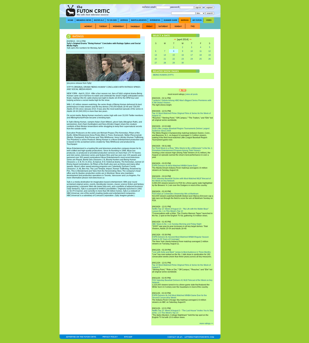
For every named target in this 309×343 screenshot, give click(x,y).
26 (209, 59)
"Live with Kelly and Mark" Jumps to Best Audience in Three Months (181, 252)
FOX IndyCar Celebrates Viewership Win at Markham (175, 194)
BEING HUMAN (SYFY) (163, 75)
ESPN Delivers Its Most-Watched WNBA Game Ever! (174, 165)
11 (201, 51)
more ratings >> (206, 323)
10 (192, 51)
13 (156, 55)
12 (209, 51)
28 (165, 63)
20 (156, 59)
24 (192, 59)
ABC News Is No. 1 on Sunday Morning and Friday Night (176, 224)
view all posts (192, 94)
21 (165, 59)
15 (174, 55)
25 (200, 59)
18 (200, 55)
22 (174, 59)
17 (192, 55)
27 (156, 63)
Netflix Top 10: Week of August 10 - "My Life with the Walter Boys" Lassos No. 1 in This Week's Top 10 (180, 210)
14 (165, 55)
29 (174, 63)
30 (183, 63)
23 (183, 59)
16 (183, 55)
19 (209, 55)
